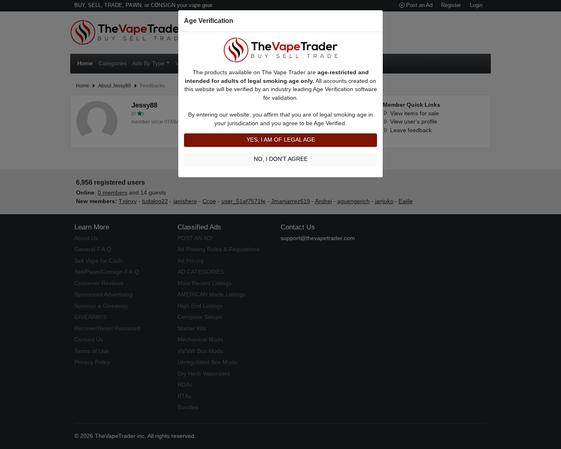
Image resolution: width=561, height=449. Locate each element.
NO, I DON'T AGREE (281, 159)
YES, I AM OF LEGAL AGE (280, 140)
